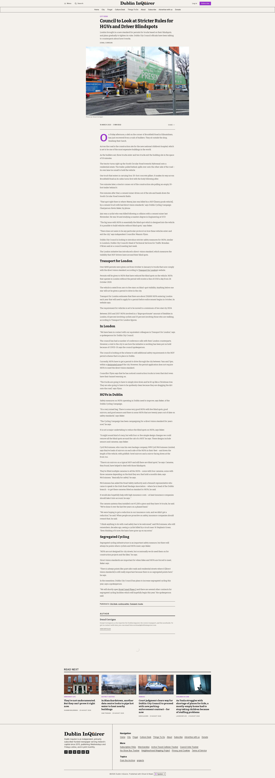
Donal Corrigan (106, 43)
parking (142, 697)
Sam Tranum (106, 713)
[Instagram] (79, 752)
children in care (182, 697)
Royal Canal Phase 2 (127, 589)
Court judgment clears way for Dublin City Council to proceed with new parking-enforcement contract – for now (156, 706)
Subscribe (205, 3)
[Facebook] (66, 752)
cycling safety (123, 604)
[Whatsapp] (83, 752)
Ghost (143, 774)
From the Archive (127, 760)
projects (140, 760)
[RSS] (70, 752)
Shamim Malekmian (71, 710)
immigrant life (70, 697)
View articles (105, 629)
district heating (108, 697)
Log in (194, 3)
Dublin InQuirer (122, 774)
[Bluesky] (74, 752)
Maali (150, 774)
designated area (114, 365)
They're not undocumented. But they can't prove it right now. (79, 703)
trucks (140, 604)
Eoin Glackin (143, 716)
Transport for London (147, 270)
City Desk (104, 16)
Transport (133, 604)
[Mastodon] (87, 752)
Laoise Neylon (181, 716)
